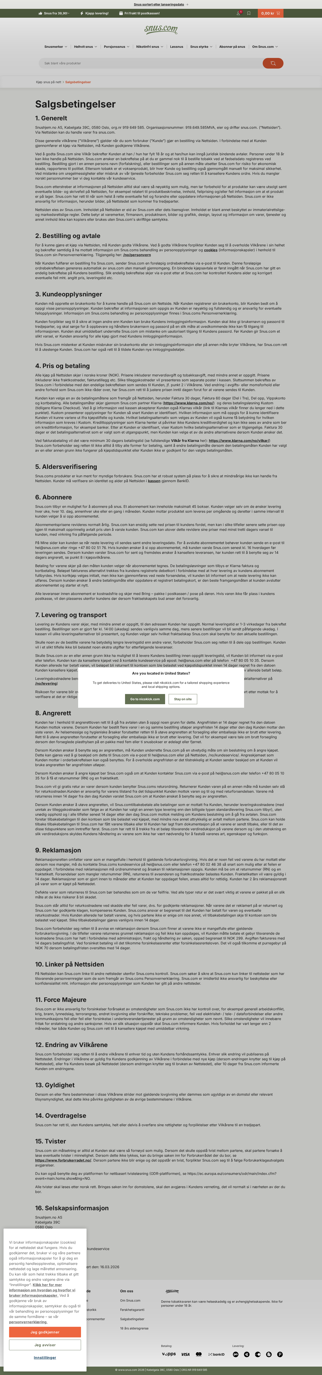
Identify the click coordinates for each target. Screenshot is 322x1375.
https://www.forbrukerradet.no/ (63, 1160)
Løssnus (176, 46)
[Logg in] (238, 13)
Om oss (126, 1291)
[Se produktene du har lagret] (249, 13)
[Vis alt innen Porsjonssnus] (128, 47)
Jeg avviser (45, 1345)
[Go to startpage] (161, 30)
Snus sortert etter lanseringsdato (159, 4)
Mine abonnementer (90, 1319)
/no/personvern (137, 255)
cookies (211, 250)
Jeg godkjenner (45, 1332)
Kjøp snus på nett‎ (48, 82)
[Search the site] (273, 63)
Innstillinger (45, 1357)
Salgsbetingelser (132, 1319)
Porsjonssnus (114, 46)
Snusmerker (53, 46)
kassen (154, 481)
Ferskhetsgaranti (132, 1310)
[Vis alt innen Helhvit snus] (96, 47)
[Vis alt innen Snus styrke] (211, 47)
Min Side (83, 1291)
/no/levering (46, 683)
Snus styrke (199, 46)
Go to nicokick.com (145, 699)
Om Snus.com (263, 46)
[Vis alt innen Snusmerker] (66, 47)
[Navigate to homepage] (226, 1290)
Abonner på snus (232, 46)
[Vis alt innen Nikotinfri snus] (162, 47)
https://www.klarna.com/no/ (188, 403)
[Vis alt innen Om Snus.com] (277, 47)
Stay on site (183, 699)
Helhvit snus (83, 46)
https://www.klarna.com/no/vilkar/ (239, 440)
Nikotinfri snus (147, 46)
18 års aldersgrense (134, 1328)
